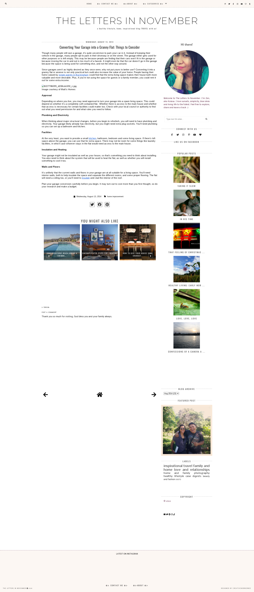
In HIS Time (186, 219)
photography (202, 473)
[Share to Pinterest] (107, 204)
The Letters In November (127, 20)
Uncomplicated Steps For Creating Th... (99, 254)
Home (89, 3)
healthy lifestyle (174, 476)
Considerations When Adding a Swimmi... (62, 254)
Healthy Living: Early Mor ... (187, 285)
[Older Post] (154, 395)
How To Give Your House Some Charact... (138, 254)
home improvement (115, 197)
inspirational (173, 466)
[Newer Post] (45, 395)
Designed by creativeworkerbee (236, 588)
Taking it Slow (187, 185)
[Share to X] (92, 204)
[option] (62, 257)
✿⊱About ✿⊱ (130, 3)
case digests (193, 476)
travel (187, 466)
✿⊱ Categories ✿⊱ (153, 3)
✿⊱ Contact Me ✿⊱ (107, 3)
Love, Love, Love (186, 318)
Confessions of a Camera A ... (186, 351)
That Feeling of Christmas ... (186, 252)
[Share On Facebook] (99, 204)
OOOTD (178, 479)
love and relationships (192, 470)
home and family (177, 473)
